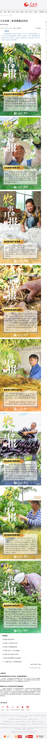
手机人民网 (12, 709)
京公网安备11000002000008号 (27, 729)
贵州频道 (6, 15)
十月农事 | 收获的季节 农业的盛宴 (11, 658)
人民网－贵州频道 (17, 28)
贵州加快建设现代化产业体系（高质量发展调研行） (14, 676)
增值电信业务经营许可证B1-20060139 (23, 724)
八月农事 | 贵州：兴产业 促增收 (11, 650)
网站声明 (39, 715)
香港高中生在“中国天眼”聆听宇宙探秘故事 (11, 686)
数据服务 (35, 715)
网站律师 (43, 715)
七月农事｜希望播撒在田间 (9, 647)
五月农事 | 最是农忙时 (8, 639)
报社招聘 (14, 715)
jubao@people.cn (35, 719)
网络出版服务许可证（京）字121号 (39, 727)
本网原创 (10, 15)
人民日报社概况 (3, 715)
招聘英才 (18, 715)
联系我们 (25, 716)
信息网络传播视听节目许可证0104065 (7, 727)
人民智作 (27, 709)
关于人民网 (9, 715)
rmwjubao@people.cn (40, 721)
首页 (1, 11)
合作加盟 (26, 715)
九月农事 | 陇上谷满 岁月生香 (10, 654)
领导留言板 (17, 709)
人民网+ (7, 709)
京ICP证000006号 (18, 729)
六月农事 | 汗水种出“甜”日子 (10, 643)
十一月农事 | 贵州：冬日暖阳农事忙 (12, 661)
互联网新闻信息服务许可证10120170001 (7, 724)
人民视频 (22, 709)
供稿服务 (30, 715)
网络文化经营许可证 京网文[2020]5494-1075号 (23, 727)
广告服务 (22, 715)
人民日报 (2, 709)
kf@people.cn (12, 721)
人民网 (1, 15)
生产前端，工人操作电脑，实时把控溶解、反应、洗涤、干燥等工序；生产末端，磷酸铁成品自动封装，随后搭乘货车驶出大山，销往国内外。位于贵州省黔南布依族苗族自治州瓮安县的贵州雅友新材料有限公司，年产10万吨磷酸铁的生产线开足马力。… (20, 680)
